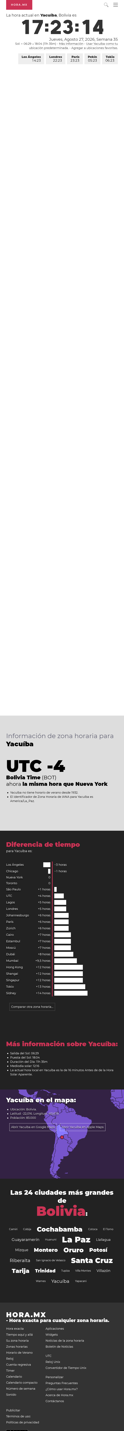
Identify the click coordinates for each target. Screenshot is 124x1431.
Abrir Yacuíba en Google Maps (33, 1127)
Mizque (21, 1250)
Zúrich (11, 928)
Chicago (12, 871)
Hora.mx (19, 4)
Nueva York (14, 877)
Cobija (27, 1229)
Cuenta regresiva (18, 1364)
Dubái (10, 954)
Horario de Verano (19, 1352)
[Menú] (115, 5)
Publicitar (13, 1410)
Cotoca (92, 1229)
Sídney (11, 993)
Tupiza (65, 1270)
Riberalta (20, 1260)
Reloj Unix (53, 1362)
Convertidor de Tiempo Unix (66, 1368)
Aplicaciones (55, 1328)
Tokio (109, 58)
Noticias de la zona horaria (65, 1340)
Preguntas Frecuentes (62, 1383)
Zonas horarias (17, 1346)
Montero (46, 1250)
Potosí (98, 1250)
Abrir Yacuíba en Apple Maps (83, 1127)
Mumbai (12, 961)
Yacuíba (60, 1281)
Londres (55, 58)
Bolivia (61, 1211)
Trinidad (45, 1271)
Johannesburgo (17, 915)
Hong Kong (14, 967)
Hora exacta (15, 1328)
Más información (71, 44)
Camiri (13, 1229)
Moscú (11, 948)
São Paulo (13, 889)
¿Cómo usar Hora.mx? (62, 1389)
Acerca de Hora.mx (59, 1395)
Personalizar (54, 1377)
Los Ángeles (31, 58)
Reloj (9, 1358)
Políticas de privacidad (22, 1422)
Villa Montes (83, 1270)
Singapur (12, 980)
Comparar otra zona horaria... (32, 1007)
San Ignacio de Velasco (50, 1260)
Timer (10, 1370)
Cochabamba (60, 1229)
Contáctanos (55, 1401)
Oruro (73, 1250)
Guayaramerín (25, 1239)
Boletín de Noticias (59, 1346)
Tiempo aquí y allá (19, 1334)
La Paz (76, 1240)
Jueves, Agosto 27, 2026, (83, 39)
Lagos (10, 902)
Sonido (11, 1394)
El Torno (108, 1229)
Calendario (14, 1376)
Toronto (11, 883)
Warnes (41, 1281)
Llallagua (103, 1240)
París (75, 58)
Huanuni (50, 1239)
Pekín (92, 58)
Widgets (52, 1334)
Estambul (13, 941)
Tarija (20, 1270)
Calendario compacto (21, 1382)
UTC (9, 896)
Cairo (10, 935)
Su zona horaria (17, 1340)
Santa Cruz (92, 1260)
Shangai (12, 974)
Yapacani (81, 1281)
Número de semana (20, 1388)
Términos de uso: (18, 1416)
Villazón (103, 1271)
